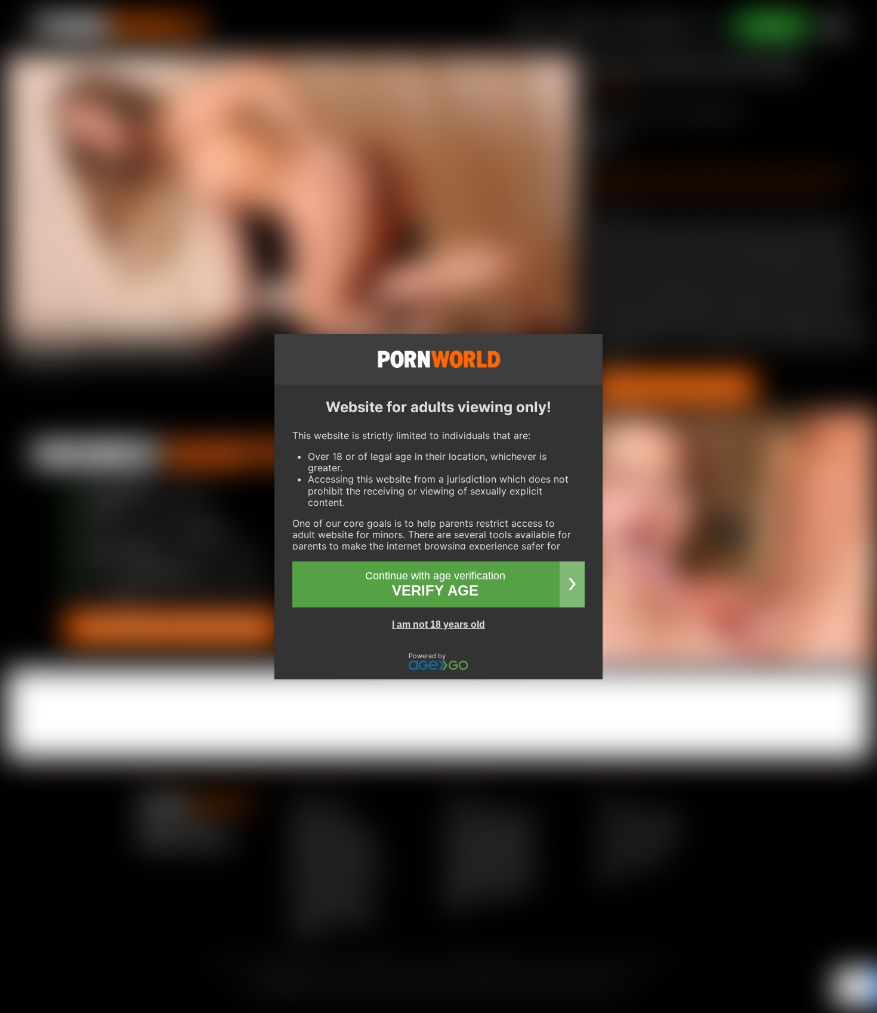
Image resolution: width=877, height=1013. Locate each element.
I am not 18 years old (438, 624)
